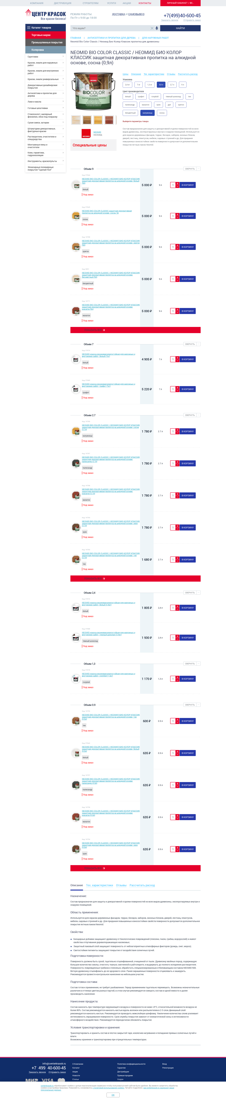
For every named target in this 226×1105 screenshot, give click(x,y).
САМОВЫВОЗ (136, 14)
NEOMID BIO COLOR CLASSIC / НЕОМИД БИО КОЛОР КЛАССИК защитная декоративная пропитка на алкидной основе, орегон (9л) (111, 242)
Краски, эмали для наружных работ (42, 64)
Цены (125, 74)
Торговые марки (41, 35)
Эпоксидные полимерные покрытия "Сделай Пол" (41, 168)
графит (141, 96)
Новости (76, 1075)
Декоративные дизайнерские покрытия (42, 86)
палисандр (130, 104)
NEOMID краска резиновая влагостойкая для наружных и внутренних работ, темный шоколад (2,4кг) (108, 633)
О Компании (77, 1064)
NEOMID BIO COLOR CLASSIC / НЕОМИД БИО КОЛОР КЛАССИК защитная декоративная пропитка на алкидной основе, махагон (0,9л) (111, 813)
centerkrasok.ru (47, 1086)
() (49, 1068)
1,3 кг (149, 84)
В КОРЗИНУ (188, 184)
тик (189, 96)
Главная (75, 37)
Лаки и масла (34, 101)
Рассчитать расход (188, 74)
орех (159, 104)
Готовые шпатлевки (38, 108)
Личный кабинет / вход (181, 3)
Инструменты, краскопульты (42, 161)
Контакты (145, 3)
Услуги (111, 3)
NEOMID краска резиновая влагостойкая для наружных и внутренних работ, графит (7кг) (108, 385)
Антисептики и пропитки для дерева (42, 94)
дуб (169, 104)
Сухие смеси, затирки (38, 122)
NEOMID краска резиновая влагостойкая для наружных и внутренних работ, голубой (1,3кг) (108, 674)
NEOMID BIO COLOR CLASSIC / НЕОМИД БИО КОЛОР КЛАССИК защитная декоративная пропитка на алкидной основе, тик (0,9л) (111, 716)
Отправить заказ (192, 20)
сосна (162, 113)
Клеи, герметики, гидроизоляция (36, 154)
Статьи (75, 1079)
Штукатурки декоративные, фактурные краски (42, 130)
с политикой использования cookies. (109, 1088)
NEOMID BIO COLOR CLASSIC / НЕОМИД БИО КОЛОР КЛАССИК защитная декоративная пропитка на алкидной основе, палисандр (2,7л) (111, 459)
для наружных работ (155, 37)
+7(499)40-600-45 (182, 15)
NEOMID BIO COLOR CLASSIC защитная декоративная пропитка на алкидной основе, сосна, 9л (107, 211)
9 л (182, 84)
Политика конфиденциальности (131, 1064)
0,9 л (161, 84)
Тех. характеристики (154, 74)
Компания (36, 3)
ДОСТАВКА (118, 14)
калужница (147, 113)
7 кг (138, 84)
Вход (164, 1064)
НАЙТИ (180, 28)
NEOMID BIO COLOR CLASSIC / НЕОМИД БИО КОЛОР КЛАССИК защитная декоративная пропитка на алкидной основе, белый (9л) (111, 180)
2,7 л (172, 84)
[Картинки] (76, 119)
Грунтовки (33, 56)
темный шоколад (173, 96)
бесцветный (130, 113)
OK (113, 1094)
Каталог (76, 1067)
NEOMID (97, 132)
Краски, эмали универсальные (43, 79)
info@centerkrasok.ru (190, 10)
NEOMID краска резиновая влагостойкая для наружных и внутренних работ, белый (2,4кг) (108, 603)
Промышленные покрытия (47, 42)
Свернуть (190, 168)
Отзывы (171, 74)
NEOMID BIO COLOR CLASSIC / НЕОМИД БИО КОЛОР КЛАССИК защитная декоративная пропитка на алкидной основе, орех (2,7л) (111, 523)
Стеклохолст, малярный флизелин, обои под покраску (42, 115)
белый (128, 96)
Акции (127, 3)
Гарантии (121, 1067)
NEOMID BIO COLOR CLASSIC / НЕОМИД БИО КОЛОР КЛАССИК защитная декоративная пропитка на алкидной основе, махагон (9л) (111, 306)
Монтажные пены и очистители (37, 146)
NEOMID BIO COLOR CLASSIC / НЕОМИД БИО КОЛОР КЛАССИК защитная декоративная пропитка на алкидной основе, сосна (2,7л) (111, 427)
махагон (145, 104)
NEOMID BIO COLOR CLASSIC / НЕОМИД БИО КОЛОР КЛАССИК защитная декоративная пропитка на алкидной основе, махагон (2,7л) (111, 491)
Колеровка (38, 49)
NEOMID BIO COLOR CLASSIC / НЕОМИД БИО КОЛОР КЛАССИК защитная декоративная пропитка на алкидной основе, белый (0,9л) (111, 748)
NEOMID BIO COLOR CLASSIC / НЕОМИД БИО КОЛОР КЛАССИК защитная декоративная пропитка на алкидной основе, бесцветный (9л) (111, 274)
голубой (155, 96)
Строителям (90, 3)
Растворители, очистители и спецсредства (42, 138)
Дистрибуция (62, 3)
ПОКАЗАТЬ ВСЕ (94, 330)
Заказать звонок (169, 20)
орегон (181, 104)
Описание (136, 74)
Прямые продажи (125, 1075)
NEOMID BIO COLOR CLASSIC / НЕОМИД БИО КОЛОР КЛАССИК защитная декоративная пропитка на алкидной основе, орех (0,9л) (111, 845)
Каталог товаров (41, 27)
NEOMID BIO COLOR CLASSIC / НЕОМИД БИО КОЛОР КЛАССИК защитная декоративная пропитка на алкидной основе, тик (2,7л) (111, 555)
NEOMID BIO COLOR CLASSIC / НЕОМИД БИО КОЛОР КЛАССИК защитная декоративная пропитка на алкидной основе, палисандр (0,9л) (111, 781)
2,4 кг (127, 84)
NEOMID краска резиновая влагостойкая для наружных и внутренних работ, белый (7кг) (108, 355)
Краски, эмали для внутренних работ (43, 72)
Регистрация (168, 1067)
